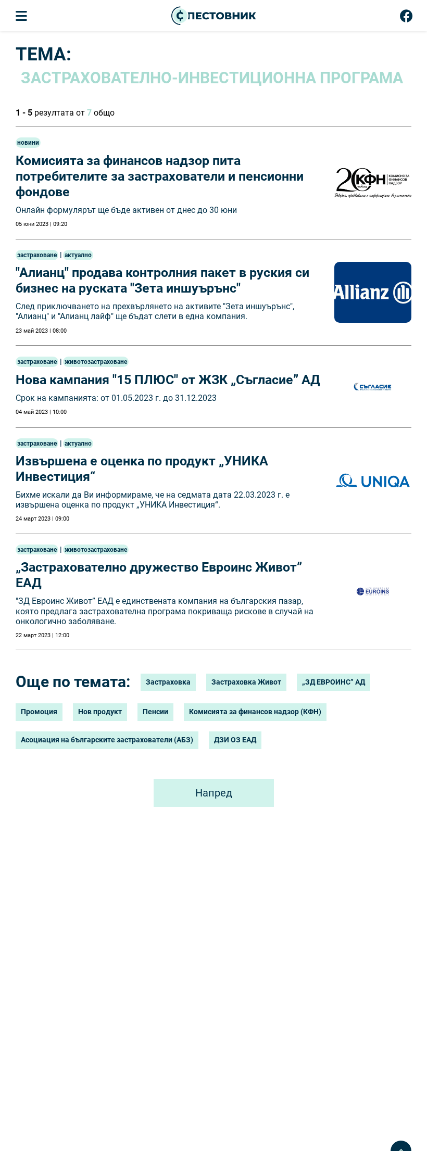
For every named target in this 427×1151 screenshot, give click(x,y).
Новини (28, 142)
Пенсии (155, 711)
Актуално (78, 255)
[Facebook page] (406, 18)
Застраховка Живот (246, 682)
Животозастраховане (96, 361)
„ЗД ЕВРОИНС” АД (333, 682)
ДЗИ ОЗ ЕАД (235, 740)
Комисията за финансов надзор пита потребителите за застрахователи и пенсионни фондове (160, 176)
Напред (213, 793)
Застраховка (168, 682)
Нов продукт (100, 711)
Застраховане (37, 255)
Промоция (39, 711)
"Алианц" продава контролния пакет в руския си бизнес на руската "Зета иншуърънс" (162, 280)
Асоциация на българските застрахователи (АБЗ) (107, 740)
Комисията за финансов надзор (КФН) (255, 711)
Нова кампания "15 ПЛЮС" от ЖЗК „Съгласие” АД (168, 379)
